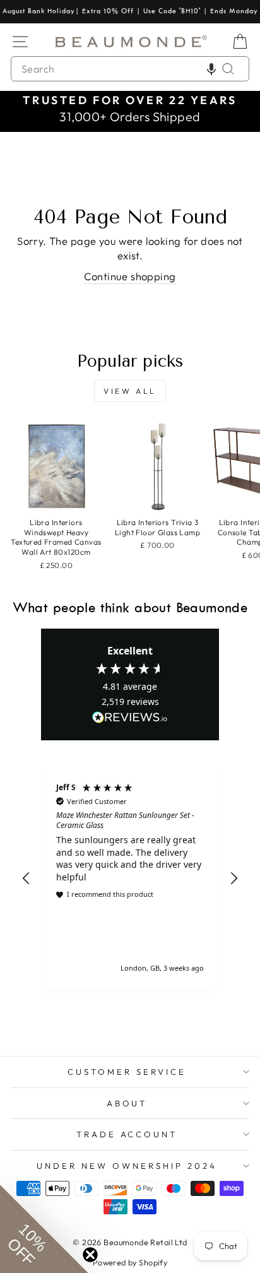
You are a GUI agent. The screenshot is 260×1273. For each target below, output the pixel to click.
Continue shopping (129, 276)
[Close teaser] (90, 1254)
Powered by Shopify (130, 1262)
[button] (211, 68)
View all (130, 391)
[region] (130, 878)
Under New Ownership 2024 (126, 1166)
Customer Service (127, 1072)
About (127, 1103)
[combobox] (130, 68)
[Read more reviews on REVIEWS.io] (130, 718)
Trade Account (127, 1134)
